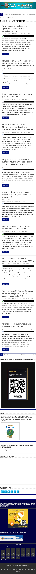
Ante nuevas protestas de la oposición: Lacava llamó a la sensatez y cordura (14, 28)
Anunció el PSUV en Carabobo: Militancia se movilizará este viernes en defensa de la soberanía (17, 127)
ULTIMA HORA (23, 33)
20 (33, 553)
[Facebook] (18, 567)
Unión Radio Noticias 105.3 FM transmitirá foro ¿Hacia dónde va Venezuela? (16, 194)
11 (23, 551)
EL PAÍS (14, 71)
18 (23, 553)
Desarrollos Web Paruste (22, 565)
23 (13, 555)
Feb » (5, 559)
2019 (7, 17)
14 (3, 553)
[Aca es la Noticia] (18, 5)
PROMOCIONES (7, 201)
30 (13, 557)
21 (3, 555)
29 (8, 557)
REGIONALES (16, 33)
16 (13, 553)
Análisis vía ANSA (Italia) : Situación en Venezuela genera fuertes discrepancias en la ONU (17, 293)
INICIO (2, 17)
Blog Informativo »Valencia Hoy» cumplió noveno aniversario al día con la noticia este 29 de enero (17, 161)
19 (28, 553)
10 (18, 551)
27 (33, 555)
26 (28, 555)
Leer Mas (5, 54)
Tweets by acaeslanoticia (8, 450)
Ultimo (23, 354)
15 (8, 553)
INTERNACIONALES (17, 264)
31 (18, 557)
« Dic (1, 559)
